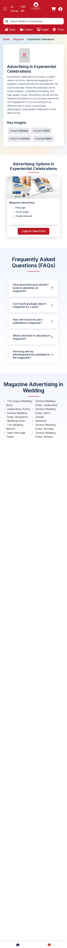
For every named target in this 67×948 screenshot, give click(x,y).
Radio (12, 29)
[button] (5, 9)
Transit (60, 29)
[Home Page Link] (36, 5)
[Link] (53, 9)
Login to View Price (33, 231)
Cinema (28, 29)
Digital (44, 29)
